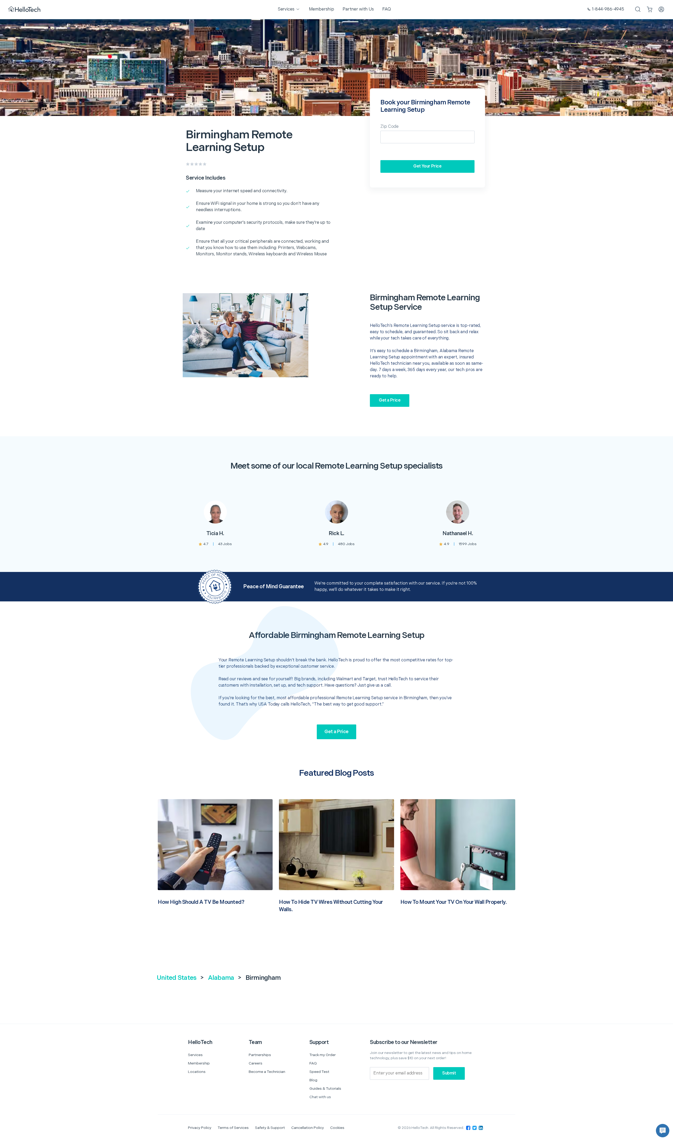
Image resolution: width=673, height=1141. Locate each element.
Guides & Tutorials (325, 1088)
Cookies (337, 1127)
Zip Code (389, 126)
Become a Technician (267, 1071)
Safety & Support (270, 1127)
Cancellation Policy (307, 1127)
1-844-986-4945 (608, 9)
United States (176, 978)
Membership (199, 1063)
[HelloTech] (24, 9)
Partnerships (260, 1055)
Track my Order (322, 1055)
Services (195, 1055)
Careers (255, 1063)
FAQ (313, 1063)
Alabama (221, 978)
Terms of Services (233, 1127)
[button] (662, 1130)
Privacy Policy (199, 1127)
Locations (197, 1071)
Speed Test (319, 1071)
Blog (313, 1080)
